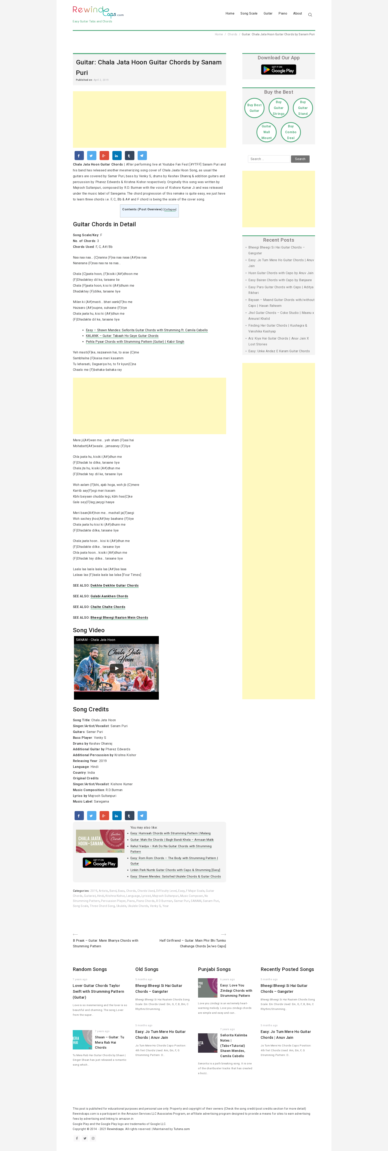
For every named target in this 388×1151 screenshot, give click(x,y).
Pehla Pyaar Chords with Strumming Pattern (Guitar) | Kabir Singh (135, 342)
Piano (282, 13)
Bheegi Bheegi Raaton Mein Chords (119, 618)
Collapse (170, 209)
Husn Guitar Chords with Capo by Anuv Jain (280, 273)
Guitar (268, 13)
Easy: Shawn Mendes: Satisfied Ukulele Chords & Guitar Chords (176, 876)
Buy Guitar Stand (303, 108)
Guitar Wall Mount (266, 132)
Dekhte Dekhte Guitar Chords (115, 585)
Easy (181, 890)
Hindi (100, 895)
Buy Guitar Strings (279, 108)
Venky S (155, 906)
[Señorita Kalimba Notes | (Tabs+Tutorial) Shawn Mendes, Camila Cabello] (207, 1043)
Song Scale (249, 13)
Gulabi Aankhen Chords (109, 596)
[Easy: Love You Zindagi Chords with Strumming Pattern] (207, 988)
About (297, 13)
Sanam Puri (211, 901)
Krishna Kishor (115, 895)
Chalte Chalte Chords (108, 607)
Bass (121, 890)
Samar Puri (182, 901)
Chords (232, 34)
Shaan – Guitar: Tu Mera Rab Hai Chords (109, 1042)
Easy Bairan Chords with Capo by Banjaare (280, 280)
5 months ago (143, 979)
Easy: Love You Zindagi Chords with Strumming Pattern (236, 990)
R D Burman (164, 901)
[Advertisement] (149, 119)
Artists (103, 890)
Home (230, 13)
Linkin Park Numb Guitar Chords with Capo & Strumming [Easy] (175, 870)
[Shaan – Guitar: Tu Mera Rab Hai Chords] (82, 1039)
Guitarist (90, 895)
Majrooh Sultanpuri (165, 895)
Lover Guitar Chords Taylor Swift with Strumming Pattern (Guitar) (98, 991)
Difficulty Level (166, 890)
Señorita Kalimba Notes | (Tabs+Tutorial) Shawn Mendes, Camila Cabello (233, 1045)
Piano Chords (145, 901)
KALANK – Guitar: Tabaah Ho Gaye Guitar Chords (122, 336)
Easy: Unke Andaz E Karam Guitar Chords (279, 351)
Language (133, 895)
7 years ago (80, 979)
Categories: (82, 890)
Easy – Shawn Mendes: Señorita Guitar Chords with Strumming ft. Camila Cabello (147, 330)
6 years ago (227, 979)
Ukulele (121, 906)
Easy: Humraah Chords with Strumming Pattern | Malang (171, 833)
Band (113, 890)
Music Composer (191, 895)
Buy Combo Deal (291, 132)
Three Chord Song (102, 906)
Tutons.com (182, 1129)
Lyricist (146, 895)
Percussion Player (113, 901)
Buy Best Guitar (254, 108)
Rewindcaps (115, 1129)
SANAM (196, 901)
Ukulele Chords (138, 906)
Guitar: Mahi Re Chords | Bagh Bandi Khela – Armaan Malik (172, 840)
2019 (93, 890)
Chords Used (146, 890)
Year (165, 906)
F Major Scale (195, 890)
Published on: (85, 80)
